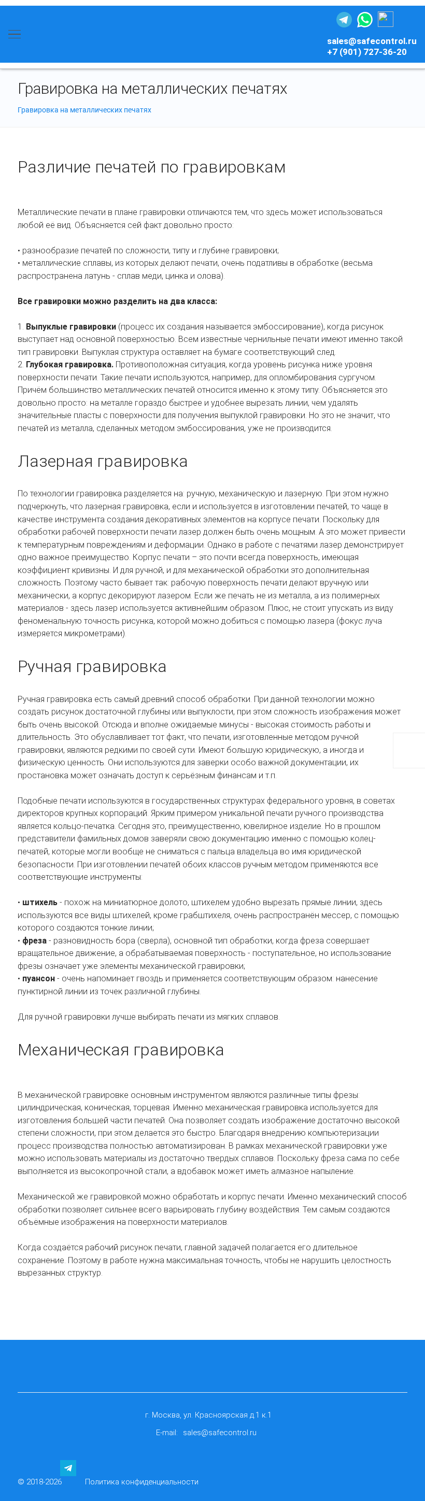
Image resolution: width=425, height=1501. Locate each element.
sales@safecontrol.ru (372, 41)
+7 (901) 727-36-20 (367, 52)
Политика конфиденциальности (142, 1481)
